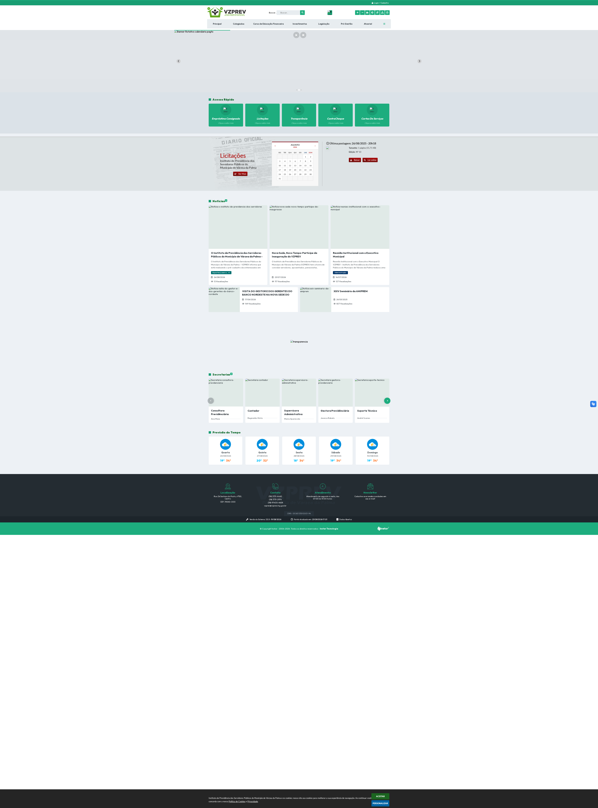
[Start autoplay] (296, 35)
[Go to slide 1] (296, 90)
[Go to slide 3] (301, 90)
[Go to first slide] (419, 61)
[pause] (303, 35)
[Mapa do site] (382, 12)
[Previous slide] (178, 61)
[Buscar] (302, 12)
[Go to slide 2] (299, 90)
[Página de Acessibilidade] (387, 12)
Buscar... (273, 12)
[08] (275, 146)
